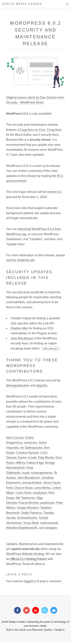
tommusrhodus (27, 517)
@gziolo (41, 385)
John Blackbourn (22, 338)
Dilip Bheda (46, 457)
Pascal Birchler (29, 502)
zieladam (51, 527)
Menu (63, 4)
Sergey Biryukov (28, 507)
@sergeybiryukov (18, 385)
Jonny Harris (51, 482)
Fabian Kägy (34, 462)
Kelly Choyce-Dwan (19, 487)
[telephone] (44, 610)
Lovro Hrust (23, 492)
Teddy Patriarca (31, 512)
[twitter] (26, 610)
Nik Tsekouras (25, 497)
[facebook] (17, 610)
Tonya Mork (31, 522)
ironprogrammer (41, 472)
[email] (53, 610)
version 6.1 (54, 191)
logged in (29, 581)
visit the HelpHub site (20, 260)
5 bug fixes (54, 129)
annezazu (30, 442)
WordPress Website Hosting (25, 553)
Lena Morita (42, 487)
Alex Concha (14, 437)
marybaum (40, 492)
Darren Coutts (27, 457)
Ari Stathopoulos (31, 447)
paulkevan (47, 502)
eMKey (20, 462)
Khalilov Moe (19, 328)
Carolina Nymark (27, 452)
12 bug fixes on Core (31, 129)
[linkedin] (35, 610)
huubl (26, 472)
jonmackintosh (32, 482)
